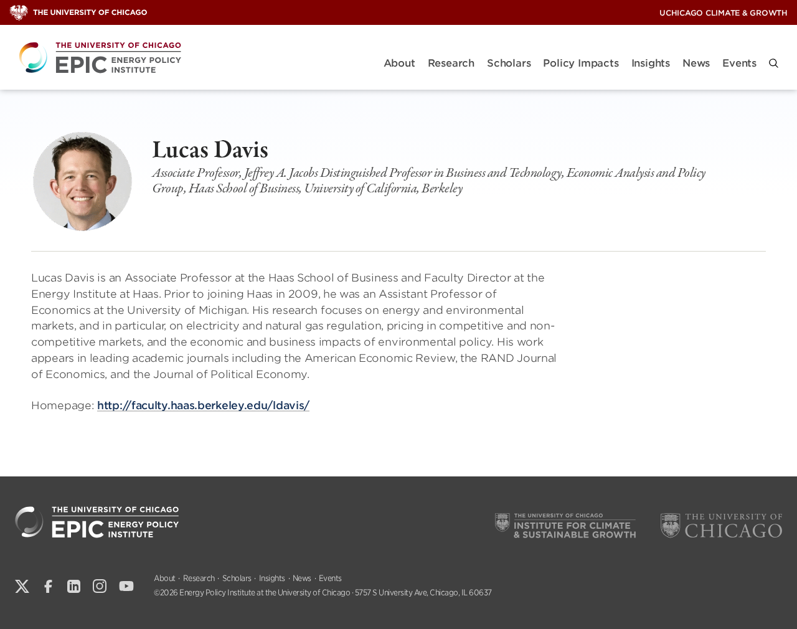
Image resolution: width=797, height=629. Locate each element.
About (399, 63)
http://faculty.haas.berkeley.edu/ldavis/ (203, 405)
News (696, 63)
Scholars (509, 63)
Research (451, 63)
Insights (650, 63)
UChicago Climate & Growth (723, 12)
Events (739, 63)
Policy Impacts (580, 63)
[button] (773, 63)
